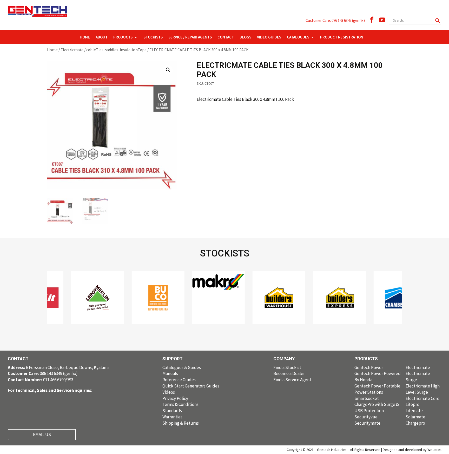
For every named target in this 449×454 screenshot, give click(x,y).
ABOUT (102, 37)
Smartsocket (366, 398)
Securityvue (366, 417)
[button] (168, 70)
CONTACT (225, 37)
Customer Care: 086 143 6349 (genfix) (335, 20)
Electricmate (72, 49)
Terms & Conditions (180, 404)
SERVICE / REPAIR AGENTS (190, 37)
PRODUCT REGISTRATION (341, 37)
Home (52, 49)
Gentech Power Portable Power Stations (377, 389)
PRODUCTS (123, 37)
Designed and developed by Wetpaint (412, 449)
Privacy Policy (175, 398)
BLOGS (245, 37)
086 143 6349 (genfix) (43, 373)
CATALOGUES (298, 37)
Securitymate (367, 423)
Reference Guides (179, 380)
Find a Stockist (287, 367)
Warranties (172, 417)
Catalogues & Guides (181, 367)
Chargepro (415, 423)
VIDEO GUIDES (269, 37)
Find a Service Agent (292, 380)
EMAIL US (42, 434)
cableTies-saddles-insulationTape (116, 49)
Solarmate (415, 417)
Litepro (412, 404)
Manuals (170, 373)
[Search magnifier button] (437, 20)
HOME (85, 37)
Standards (172, 410)
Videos (168, 392)
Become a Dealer (289, 373)
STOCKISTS (153, 37)
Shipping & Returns (180, 423)
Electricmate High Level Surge (423, 389)
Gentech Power (368, 367)
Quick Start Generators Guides (190, 386)
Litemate (414, 410)
